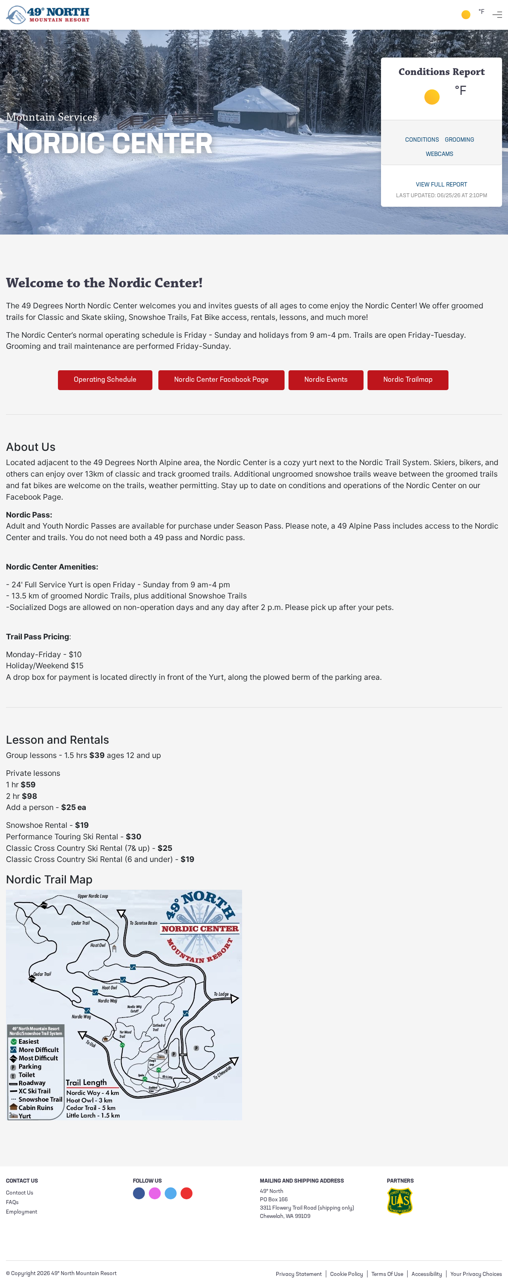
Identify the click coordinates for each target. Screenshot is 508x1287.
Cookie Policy (346, 1274)
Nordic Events (326, 380)
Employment (21, 1212)
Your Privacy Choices (476, 1274)
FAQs (12, 1203)
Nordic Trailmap (408, 380)
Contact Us (19, 1193)
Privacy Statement (299, 1274)
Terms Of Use (387, 1274)
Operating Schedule (105, 380)
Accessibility (427, 1274)
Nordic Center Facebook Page (221, 380)
